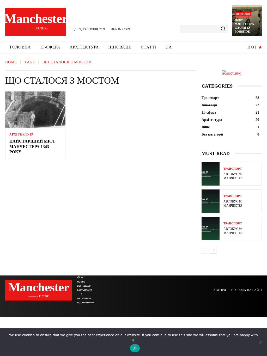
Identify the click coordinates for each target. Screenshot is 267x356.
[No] (260, 342)
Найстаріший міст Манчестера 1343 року (32, 146)
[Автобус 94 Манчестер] (211, 228)
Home (11, 62)
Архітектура (21, 134)
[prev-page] (205, 250)
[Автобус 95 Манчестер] (211, 201)
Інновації (243, 14)
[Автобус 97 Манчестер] (211, 174)
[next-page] (213, 250)
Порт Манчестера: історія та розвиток (245, 26)
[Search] (223, 29)
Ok (134, 348)
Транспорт (232, 168)
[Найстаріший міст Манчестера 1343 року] (35, 109)
